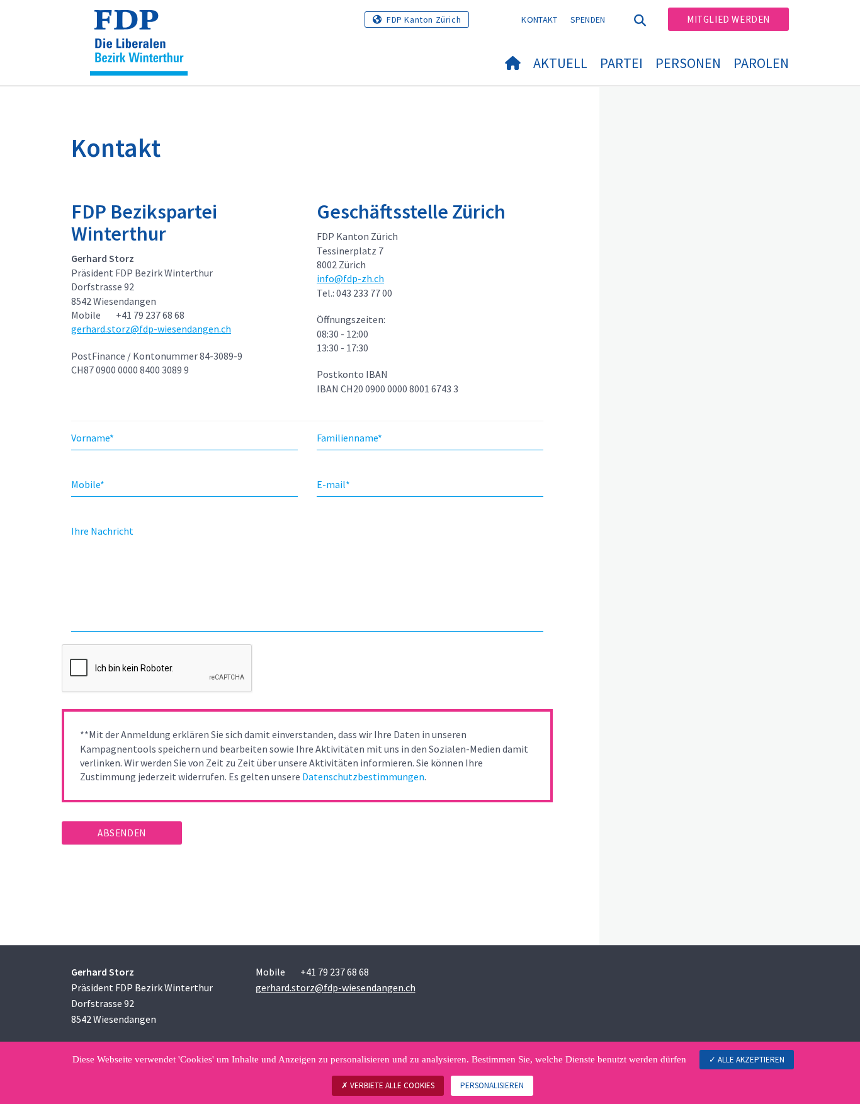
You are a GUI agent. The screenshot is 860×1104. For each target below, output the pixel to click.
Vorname (92, 437)
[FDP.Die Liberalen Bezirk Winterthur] (143, 26)
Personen (688, 63)
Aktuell (560, 63)
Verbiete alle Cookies (391, 1085)
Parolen (761, 63)
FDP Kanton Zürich (424, 19)
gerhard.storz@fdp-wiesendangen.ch (151, 328)
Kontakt (539, 19)
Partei (621, 63)
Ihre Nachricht (102, 531)
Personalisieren (492, 1085)
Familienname (349, 437)
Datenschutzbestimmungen (363, 776)
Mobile (88, 484)
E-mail (333, 484)
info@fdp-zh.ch (350, 278)
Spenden (588, 19)
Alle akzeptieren (750, 1059)
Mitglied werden (728, 19)
